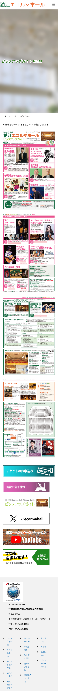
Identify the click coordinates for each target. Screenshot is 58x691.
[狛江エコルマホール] (22, 4)
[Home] (6, 116)
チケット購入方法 (9, 664)
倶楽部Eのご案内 (27, 678)
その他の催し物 (9, 653)
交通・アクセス (27, 666)
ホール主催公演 (9, 641)
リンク (44, 647)
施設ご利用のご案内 (9, 684)
